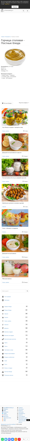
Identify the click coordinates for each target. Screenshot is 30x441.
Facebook (6, 412)
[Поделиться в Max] (9, 439)
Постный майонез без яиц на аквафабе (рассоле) (14, 177)
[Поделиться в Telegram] (5, 439)
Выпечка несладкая (15, 335)
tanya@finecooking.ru (9, 407)
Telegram (6, 409)
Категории (6, 300)
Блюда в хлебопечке (15, 357)
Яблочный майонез (7, 278)
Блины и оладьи (15, 368)
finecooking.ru (9, 10)
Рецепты (21, 410)
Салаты (4, 232)
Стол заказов (7, 296)
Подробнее (7, 4)
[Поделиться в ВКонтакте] (12, 439)
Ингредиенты (8, 36)
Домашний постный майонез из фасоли (11, 152)
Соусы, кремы (5, 131)
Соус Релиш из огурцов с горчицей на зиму (12, 127)
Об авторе (21, 409)
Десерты (15, 328)
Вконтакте (6, 416)
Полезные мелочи (15, 375)
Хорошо (15, 7)
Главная (3, 36)
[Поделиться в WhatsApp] (2, 439)
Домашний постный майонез (9, 253)
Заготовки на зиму (15, 350)
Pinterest (6, 415)
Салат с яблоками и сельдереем (10, 228)
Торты (15, 342)
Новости (21, 415)
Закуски (4, 206)
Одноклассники (7, 417)
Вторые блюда (15, 310)
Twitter (5, 413)
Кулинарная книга (23, 417)
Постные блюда (7, 103)
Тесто (15, 364)
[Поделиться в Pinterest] (19, 439)
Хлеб (15, 360)
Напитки (15, 324)
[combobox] (13, 291)
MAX (5, 410)
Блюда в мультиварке (15, 353)
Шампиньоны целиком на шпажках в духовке (13, 203)
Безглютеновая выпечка (15, 339)
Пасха (15, 346)
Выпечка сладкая (15, 332)
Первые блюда (15, 306)
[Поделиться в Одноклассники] (15, 439)
